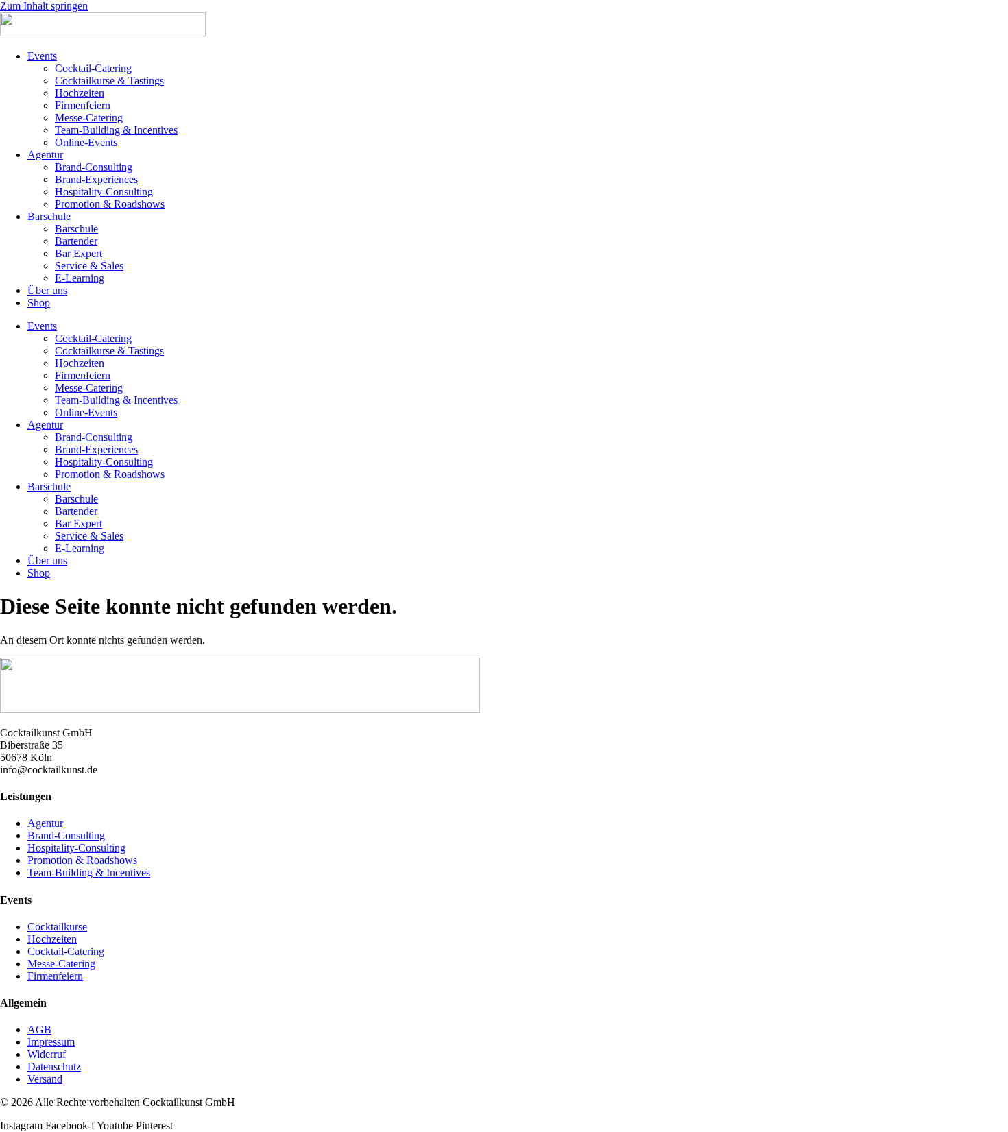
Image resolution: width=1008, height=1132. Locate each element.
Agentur (45, 154)
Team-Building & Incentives (116, 130)
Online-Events (86, 142)
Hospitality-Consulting (104, 191)
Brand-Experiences (96, 179)
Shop (38, 303)
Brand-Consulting (93, 167)
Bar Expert (78, 253)
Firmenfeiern (82, 105)
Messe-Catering (89, 117)
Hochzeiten (79, 93)
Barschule (49, 216)
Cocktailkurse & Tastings (109, 80)
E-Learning (79, 278)
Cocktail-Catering (93, 68)
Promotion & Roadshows (110, 204)
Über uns (47, 290)
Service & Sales (89, 266)
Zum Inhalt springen (44, 6)
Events (42, 56)
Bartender (76, 241)
